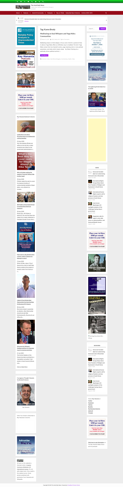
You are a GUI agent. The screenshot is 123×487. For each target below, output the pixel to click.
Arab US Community (38, 13)
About (18, 13)
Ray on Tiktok (60, 13)
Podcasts (50, 13)
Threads (90, 413)
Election (27, 21)
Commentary (64, 59)
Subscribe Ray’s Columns (73, 13)
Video (73, 59)
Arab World (53, 59)
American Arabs (46, 59)
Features (25, 13)
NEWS (97, 167)
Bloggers (58, 59)
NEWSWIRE (97, 345)
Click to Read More (22, 367)
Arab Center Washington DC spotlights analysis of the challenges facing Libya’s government (95, 207)
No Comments (65, 39)
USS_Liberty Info (56, 39)
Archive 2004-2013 (87, 13)
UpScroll (90, 411)
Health (69, 59)
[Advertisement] (97, 139)
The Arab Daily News (37, 5)
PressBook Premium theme (74, 485)
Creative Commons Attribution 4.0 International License (24, 467)
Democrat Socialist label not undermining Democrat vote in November (43, 19)
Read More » (44, 55)
